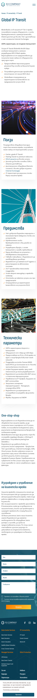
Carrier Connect (24, 638)
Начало (3, 13)
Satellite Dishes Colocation (8, 645)
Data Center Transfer (6, 660)
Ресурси (22, 674)
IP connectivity (11, 13)
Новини (22, 670)
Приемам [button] (18, 694)
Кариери (4, 674)
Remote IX (22, 642)
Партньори (5, 678)
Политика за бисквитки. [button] (11, 690)
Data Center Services (6, 635)
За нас (3, 670)
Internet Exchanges (13, 171)
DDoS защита (11, 159)
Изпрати (19, 607)
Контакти (23, 678)
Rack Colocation (5, 638)
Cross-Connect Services (7, 648)
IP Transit (19, 13)
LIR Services (4, 657)
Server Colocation (6, 642)
